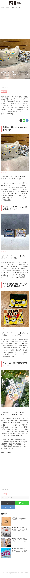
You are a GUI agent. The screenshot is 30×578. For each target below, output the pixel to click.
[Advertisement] (15, 23)
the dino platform (17, 574)
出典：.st (28, 78)
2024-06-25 (5, 87)
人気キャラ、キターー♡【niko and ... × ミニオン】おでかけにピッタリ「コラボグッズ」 (14, 74)
